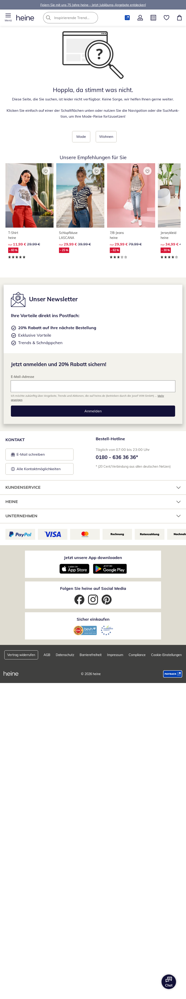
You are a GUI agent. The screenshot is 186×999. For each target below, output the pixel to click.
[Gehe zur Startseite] (25, 18)
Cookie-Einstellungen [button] (166, 655)
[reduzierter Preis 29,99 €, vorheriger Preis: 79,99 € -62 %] (131, 195)
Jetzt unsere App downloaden (93, 557)
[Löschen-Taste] (93, 17)
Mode (81, 136)
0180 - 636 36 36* (117, 457)
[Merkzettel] (166, 18)
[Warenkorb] (179, 18)
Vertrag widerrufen (21, 655)
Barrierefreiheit (91, 655)
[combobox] (77, 17)
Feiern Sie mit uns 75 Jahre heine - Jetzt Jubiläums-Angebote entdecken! (93, 5)
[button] (8, 18)
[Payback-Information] (172, 674)
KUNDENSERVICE (23, 487)
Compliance (137, 655)
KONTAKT (15, 439)
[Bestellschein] (153, 18)
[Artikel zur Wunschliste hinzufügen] (46, 171)
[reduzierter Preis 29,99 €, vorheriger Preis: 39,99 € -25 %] (80, 195)
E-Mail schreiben (28, 455)
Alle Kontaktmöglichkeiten (39, 469)
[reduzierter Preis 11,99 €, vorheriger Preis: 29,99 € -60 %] (29, 195)
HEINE (11, 501)
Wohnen (106, 136)
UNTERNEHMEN (21, 515)
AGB (47, 655)
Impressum (115, 655)
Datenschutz (65, 655)
